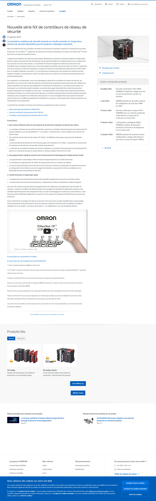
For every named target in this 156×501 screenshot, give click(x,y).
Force (44, 473)
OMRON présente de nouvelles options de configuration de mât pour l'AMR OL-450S (130, 103)
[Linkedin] (3, 36)
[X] (3, 44)
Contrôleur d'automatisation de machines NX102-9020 (28, 115)
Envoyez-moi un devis (110, 68)
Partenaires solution (82, 465)
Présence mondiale (16, 473)
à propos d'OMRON (18, 461)
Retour (107, 148)
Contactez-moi (108, 73)
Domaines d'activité (16, 469)
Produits (10, 11)
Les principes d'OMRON (17, 465)
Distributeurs (79, 469)
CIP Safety (11, 370)
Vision (44, 465)
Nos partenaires (82, 461)
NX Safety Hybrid (50, 370)
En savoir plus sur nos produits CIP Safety (22, 257)
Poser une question (124, 469)
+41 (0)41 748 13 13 (124, 465)
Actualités (62, 11)
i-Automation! (47, 469)
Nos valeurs (47, 461)
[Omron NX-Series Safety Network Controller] (47, 231)
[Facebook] (3, 40)
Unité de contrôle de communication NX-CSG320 (26, 112)
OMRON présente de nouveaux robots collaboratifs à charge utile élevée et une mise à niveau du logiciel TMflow (130, 137)
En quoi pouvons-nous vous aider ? (130, 461)
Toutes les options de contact (125, 474)
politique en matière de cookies (99, 491)
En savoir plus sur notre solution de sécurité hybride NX (26, 261)
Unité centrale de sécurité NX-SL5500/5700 (24, 109)
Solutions (20, 11)
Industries (31, 11)
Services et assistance (47, 11)
